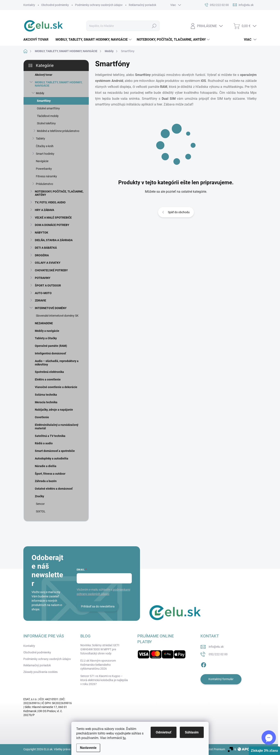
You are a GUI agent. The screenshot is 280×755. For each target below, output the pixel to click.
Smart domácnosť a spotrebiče (55, 451)
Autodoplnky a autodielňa (51, 458)
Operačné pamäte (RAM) (51, 345)
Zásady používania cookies (40, 672)
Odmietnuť (163, 732)
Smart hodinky (45, 153)
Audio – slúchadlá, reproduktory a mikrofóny (57, 362)
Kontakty (29, 5)
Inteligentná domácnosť (50, 353)
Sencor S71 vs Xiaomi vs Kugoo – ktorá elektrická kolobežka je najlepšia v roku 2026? (104, 680)
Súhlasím (192, 732)
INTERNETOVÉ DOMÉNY (51, 308)
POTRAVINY (42, 278)
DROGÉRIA (42, 255)
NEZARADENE (44, 323)
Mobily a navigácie (47, 330)
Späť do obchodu (179, 212)
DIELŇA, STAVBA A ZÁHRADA (54, 240)
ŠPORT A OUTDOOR (48, 285)
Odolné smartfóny (48, 108)
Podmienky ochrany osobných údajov (99, 5)
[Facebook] (203, 664)
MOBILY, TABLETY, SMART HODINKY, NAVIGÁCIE (58, 84)
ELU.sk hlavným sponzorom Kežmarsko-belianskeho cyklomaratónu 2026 (98, 664)
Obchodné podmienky (55, 5)
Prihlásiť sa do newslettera (98, 606)
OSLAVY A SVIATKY (47, 262)
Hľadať (154, 25)
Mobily (40, 93)
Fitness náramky (46, 176)
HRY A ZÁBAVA (44, 210)
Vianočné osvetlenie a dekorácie (56, 387)
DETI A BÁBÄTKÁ (46, 247)
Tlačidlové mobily (48, 116)
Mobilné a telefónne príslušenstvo (58, 131)
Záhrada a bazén (46, 481)
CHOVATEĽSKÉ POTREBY (51, 270)
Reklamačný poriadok (142, 5)
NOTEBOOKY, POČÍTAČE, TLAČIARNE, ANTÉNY (59, 193)
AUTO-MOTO (43, 293)
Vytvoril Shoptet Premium (209, 749)
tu (124, 738)
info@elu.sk (216, 646)
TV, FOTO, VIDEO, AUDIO (50, 202)
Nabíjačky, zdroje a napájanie (54, 409)
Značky (39, 496)
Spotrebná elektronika (49, 371)
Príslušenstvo (44, 184)
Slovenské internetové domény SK (57, 315)
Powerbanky (44, 168)
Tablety (40, 138)
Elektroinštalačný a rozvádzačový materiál (56, 426)
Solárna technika (46, 394)
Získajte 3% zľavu (264, 750)
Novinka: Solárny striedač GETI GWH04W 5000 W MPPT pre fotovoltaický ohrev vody (99, 649)
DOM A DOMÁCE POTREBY (52, 225)
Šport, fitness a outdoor (50, 473)
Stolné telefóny (46, 123)
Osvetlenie (42, 417)
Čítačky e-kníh (44, 146)
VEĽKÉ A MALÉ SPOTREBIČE (53, 217)
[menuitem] (37, 39)
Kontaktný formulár (220, 679)
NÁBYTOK (41, 232)
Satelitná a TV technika (50, 436)
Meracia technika (46, 402)
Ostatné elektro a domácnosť (54, 488)
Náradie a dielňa (45, 466)
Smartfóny (44, 100)
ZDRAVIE (40, 300)
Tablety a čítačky (46, 338)
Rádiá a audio (44, 443)
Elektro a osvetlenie (48, 379)
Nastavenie (88, 748)
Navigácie (42, 161)
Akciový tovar (43, 74)
